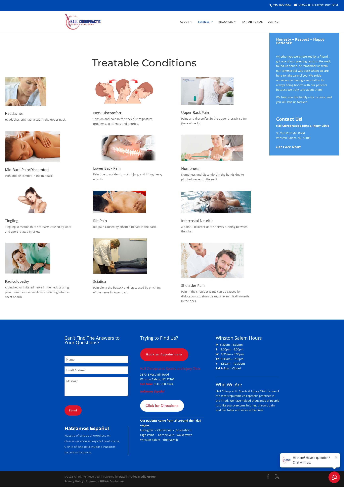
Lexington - (148, 430)
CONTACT (274, 22)
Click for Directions (162, 406)
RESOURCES (225, 22)
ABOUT (184, 22)
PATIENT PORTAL (252, 22)
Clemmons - (166, 430)
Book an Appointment (164, 354)
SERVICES (203, 22)
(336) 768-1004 (163, 384)
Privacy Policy (73, 481)
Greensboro (183, 430)
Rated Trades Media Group (137, 476)
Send (73, 410)
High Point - (149, 435)
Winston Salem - (151, 440)
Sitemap (91, 481)
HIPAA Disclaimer (112, 481)
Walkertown (184, 435)
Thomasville (171, 440)
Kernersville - (167, 435)
